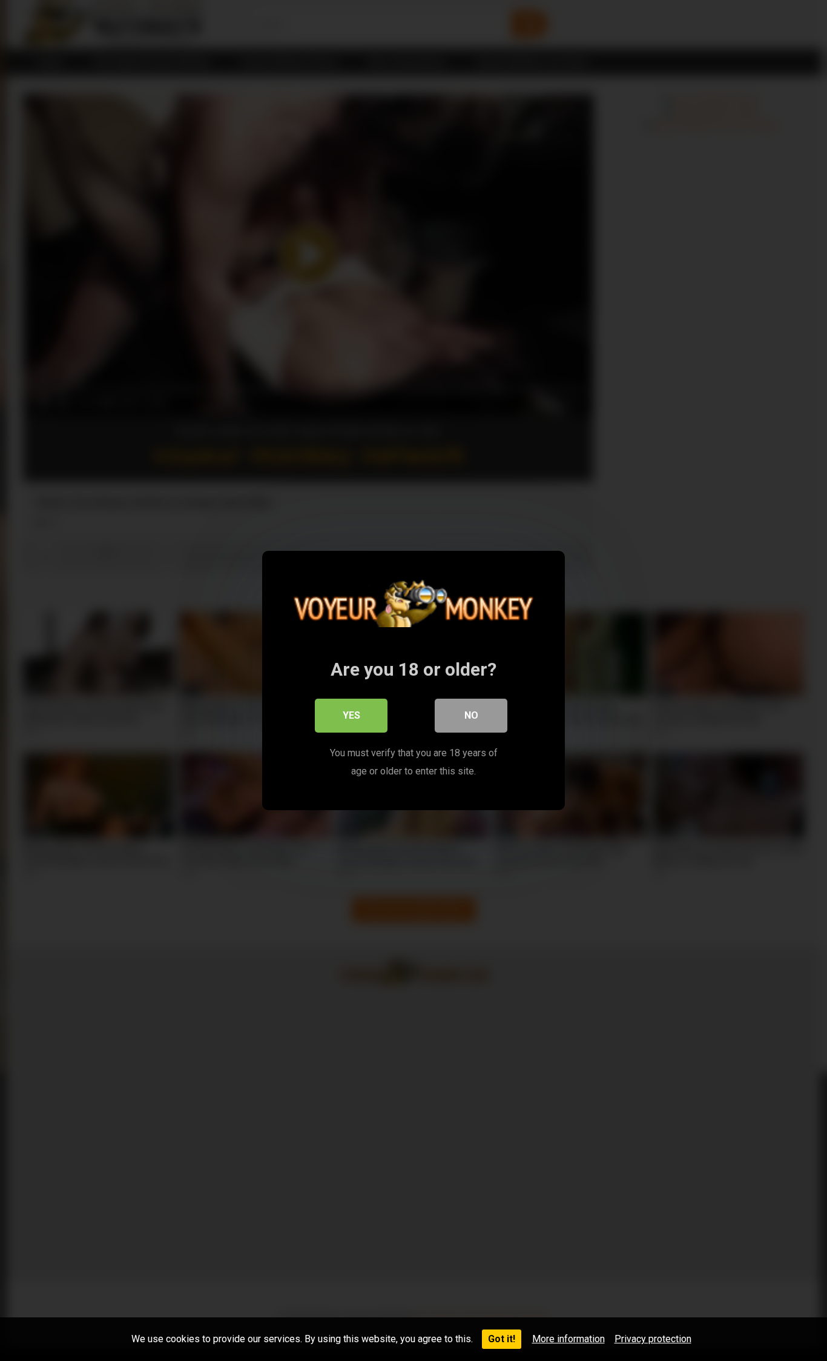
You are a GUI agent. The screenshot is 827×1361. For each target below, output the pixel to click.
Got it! (501, 1339)
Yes (351, 715)
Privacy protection (652, 1339)
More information (568, 1339)
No (471, 715)
